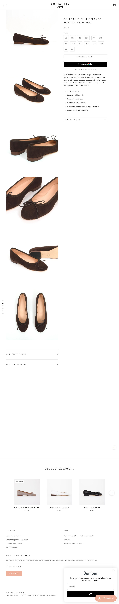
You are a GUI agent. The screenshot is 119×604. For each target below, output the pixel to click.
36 (80, 38)
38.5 (73, 44)
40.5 (101, 44)
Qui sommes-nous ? (13, 536)
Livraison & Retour (16, 354)
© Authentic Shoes (15, 592)
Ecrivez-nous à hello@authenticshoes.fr (78, 536)
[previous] (7, 492)
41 (66, 49)
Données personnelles (14, 544)
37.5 (100, 38)
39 (80, 44)
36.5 (86, 38)
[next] (111, 492)
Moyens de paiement (16, 364)
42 (72, 49)
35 (66, 38)
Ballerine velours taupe (27, 508)
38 (66, 44)
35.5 (72, 38)
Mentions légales (12, 547)
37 (94, 38)
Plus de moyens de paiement (85, 69)
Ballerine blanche (59, 508)
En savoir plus (73, 119)
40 (94, 44)
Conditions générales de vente (17, 540)
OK (90, 594)
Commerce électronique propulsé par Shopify (39, 595)
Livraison (67, 540)
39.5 (87, 44)
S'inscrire (14, 573)
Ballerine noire (92, 508)
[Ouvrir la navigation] (4, 5)
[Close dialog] (114, 571)
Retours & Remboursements (74, 544)
